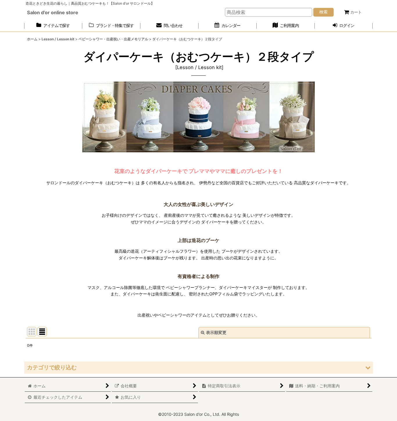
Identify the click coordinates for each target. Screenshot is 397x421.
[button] (198, 367)
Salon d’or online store (52, 12)
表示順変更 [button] (216, 332)
